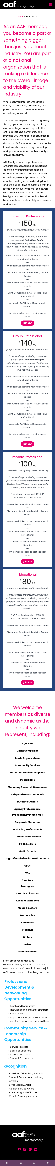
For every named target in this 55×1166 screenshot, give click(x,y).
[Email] (34, 1163)
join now (27, 323)
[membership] (21, 1163)
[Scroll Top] (48, 1163)
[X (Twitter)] (24, 1149)
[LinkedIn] (35, 1149)
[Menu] (50, 4)
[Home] (7, 1163)
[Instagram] (30, 1149)
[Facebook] (19, 1149)
